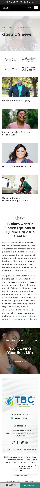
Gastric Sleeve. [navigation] (29, 27)
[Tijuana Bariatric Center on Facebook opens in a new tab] (18, 442)
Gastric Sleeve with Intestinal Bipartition (28, 69)
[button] (36, 7)
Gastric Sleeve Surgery (11, 60)
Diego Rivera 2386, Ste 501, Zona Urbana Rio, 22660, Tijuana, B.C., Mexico (20, 433)
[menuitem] (13, 442)
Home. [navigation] (4, 27)
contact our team (10, 319)
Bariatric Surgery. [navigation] (15, 27)
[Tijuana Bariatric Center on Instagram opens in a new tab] (13, 442)
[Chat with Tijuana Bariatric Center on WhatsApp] (21, 2)
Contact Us (19, 362)
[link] (29, 2)
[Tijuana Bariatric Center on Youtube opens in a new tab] (26, 442)
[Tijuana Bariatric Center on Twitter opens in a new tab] (22, 442)
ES (30, 8)
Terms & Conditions (13, 481)
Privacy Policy (28, 481)
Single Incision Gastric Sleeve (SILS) (28, 59)
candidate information (23, 316)
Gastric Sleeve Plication (11, 69)
